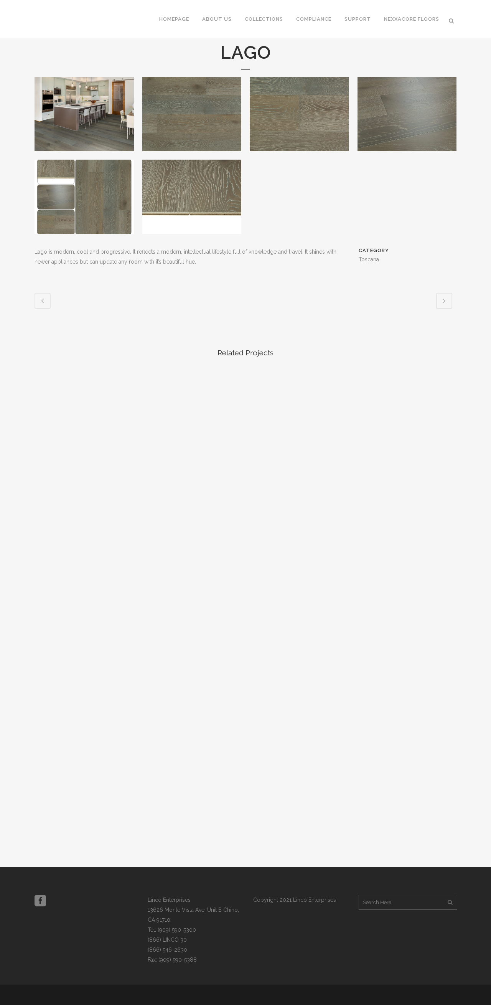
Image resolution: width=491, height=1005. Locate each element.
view (84, 415)
